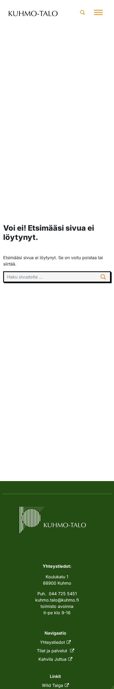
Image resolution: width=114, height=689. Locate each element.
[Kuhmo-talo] (33, 12)
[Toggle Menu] (98, 12)
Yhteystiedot (52, 642)
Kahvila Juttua (52, 659)
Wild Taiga (52, 685)
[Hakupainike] (82, 12)
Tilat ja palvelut (52, 650)
